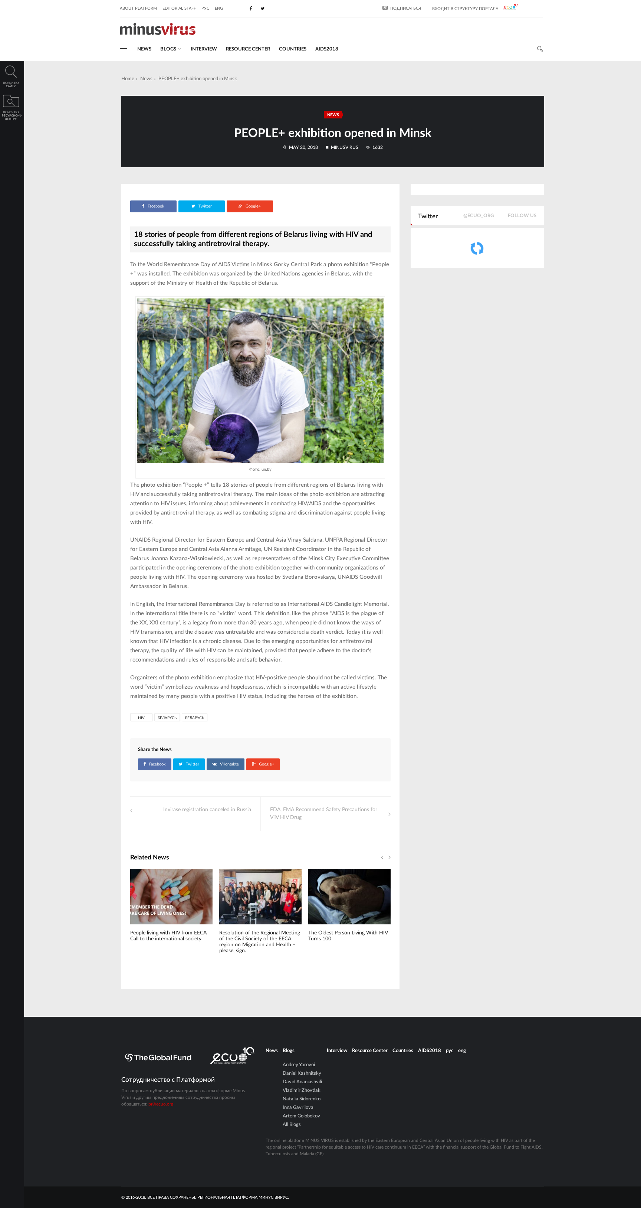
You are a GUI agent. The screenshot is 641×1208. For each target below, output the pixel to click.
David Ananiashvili (302, 1082)
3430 (147, 927)
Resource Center (248, 49)
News (144, 49)
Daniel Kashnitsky (302, 1073)
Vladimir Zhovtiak (301, 1090)
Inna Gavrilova (298, 1107)
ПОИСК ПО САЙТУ (11, 85)
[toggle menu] (123, 48)
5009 (325, 927)
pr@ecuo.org (160, 1104)
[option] (171, 909)
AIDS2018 (326, 49)
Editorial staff (179, 8)
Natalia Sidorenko (301, 1099)
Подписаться (405, 8)
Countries (292, 49)
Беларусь (167, 718)
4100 (236, 927)
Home (127, 78)
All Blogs (292, 1124)
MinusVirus (344, 147)
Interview (204, 49)
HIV (141, 718)
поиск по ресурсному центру (12, 116)
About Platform (138, 8)
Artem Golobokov (301, 1116)
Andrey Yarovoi (299, 1064)
